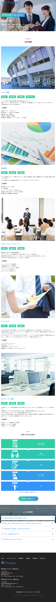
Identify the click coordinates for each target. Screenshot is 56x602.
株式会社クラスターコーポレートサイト (27, 592)
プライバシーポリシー (18, 595)
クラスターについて (11, 558)
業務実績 (21, 558)
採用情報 (35, 558)
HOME (2, 558)
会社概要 (28, 558)
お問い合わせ (43, 558)
